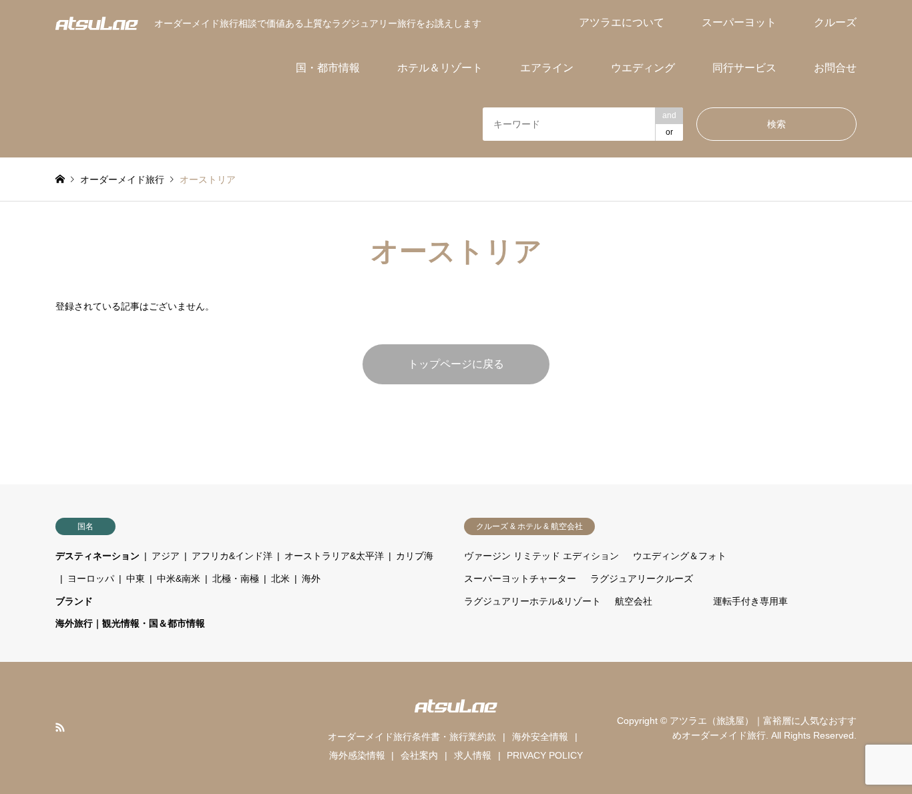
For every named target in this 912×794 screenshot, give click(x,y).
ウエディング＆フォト (679, 555)
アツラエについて (621, 22)
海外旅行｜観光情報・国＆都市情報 (130, 623)
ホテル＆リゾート (440, 67)
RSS (60, 727)
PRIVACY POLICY (545, 755)
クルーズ (835, 22)
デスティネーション (97, 555)
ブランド (74, 601)
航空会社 (633, 601)
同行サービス (744, 67)
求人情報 (472, 755)
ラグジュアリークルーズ (641, 578)
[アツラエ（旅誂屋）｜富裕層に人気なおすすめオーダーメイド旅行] (96, 22)
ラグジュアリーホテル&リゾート (532, 601)
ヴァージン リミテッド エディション (541, 555)
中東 (135, 578)
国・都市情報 (328, 67)
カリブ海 (414, 555)
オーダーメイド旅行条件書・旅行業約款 (412, 736)
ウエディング (643, 67)
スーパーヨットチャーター (520, 578)
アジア (166, 555)
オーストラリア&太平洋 (334, 555)
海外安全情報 (540, 736)
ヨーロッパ (90, 578)
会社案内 (419, 755)
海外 (311, 578)
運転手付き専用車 (750, 601)
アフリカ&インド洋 (232, 555)
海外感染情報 (357, 755)
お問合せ (835, 67)
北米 (280, 578)
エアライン (547, 67)
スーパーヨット (739, 22)
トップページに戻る (456, 364)
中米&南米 (178, 578)
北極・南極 (235, 578)
